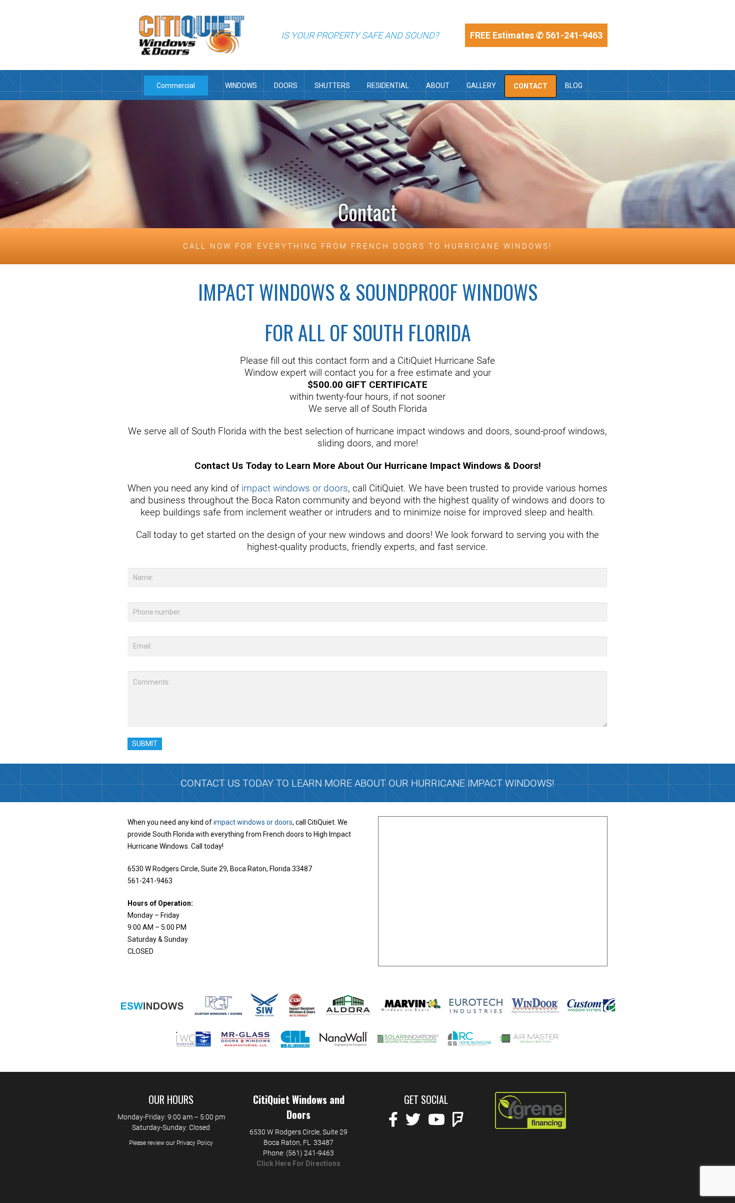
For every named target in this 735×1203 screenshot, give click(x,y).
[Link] (191, 35)
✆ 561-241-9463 (569, 35)
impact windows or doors (295, 488)
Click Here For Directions (298, 1163)
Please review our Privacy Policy (171, 1142)
